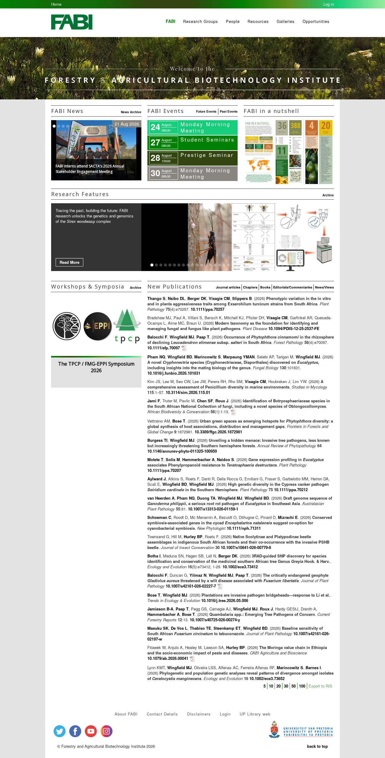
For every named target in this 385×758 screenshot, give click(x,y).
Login (225, 714)
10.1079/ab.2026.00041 (167, 658)
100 (302, 686)
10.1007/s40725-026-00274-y (215, 619)
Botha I (154, 556)
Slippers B (242, 298)
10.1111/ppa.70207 (164, 470)
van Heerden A (160, 498)
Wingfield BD (180, 357)
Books (265, 287)
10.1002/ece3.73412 (240, 566)
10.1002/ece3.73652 (267, 678)
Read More (69, 262)
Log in (328, 4)
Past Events (229, 111)
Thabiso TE (200, 628)
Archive (328, 195)
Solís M (173, 459)
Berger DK (196, 298)
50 (293, 686)
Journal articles (228, 287)
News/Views (324, 287)
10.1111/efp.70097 (163, 348)
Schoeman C (159, 517)
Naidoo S (225, 459)
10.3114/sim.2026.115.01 (188, 392)
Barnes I (313, 667)
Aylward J (156, 479)
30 (286, 686)
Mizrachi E (288, 517)
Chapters (250, 287)
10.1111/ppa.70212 (291, 489)
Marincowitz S (207, 357)
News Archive (131, 112)
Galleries (286, 21)
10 (271, 686)
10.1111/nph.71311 (244, 528)
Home (56, 4)
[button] (207, 140)
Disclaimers (199, 714)
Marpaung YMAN (238, 357)
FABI (170, 21)
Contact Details (162, 714)
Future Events (206, 111)
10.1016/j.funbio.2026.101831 (173, 373)
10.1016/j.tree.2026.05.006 (224, 600)
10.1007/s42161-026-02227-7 (191, 586)
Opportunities (316, 21)
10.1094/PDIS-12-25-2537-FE (293, 328)
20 (278, 686)
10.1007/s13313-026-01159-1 (213, 509)
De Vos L (179, 628)
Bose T (178, 421)
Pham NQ (156, 357)
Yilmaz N (197, 575)
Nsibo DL (176, 298)
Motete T (155, 459)
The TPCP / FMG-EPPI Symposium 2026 (96, 367)
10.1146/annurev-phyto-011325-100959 (182, 451)
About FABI (126, 714)
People (233, 21)
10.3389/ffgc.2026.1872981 (218, 432)
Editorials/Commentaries (292, 287)
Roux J (221, 401)
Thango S (156, 298)
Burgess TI (157, 440)
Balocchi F (157, 337)
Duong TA (206, 498)
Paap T (202, 337)
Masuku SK (157, 628)
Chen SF (205, 401)
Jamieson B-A (160, 609)
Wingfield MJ (182, 337)
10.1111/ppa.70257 (207, 309)
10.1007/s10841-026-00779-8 (246, 547)
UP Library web (255, 714)
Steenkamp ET (227, 628)
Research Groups (200, 21)
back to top (317, 746)
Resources (258, 21)
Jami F (153, 401)
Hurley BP (193, 536)
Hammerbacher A (198, 459)
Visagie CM (219, 298)
